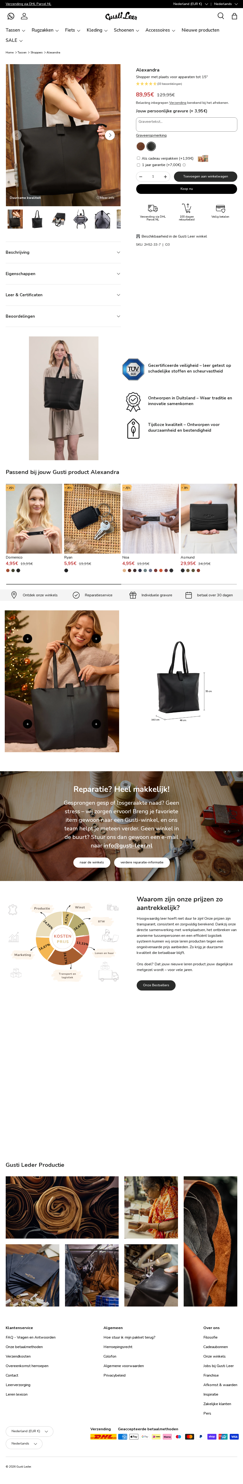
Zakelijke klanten (217, 1404)
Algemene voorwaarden (123, 1366)
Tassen (22, 52)
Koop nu (187, 189)
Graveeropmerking (151, 135)
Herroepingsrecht (117, 1347)
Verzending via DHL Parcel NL (28, 3)
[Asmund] (209, 519)
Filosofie (210, 1337)
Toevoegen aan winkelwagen (205, 176)
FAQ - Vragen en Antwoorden (31, 1337)
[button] (11, 16)
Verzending (177, 103)
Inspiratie (210, 1394)
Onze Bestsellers (156, 985)
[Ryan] (92, 519)
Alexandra (53, 52)
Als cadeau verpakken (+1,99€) (167, 158)
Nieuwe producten (200, 30)
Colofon (109, 1356)
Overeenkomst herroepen (27, 1366)
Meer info (107, 198)
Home (10, 52)
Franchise (211, 1375)
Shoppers (37, 52)
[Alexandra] (140, 146)
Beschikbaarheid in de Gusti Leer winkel (174, 236)
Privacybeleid (114, 1375)
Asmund (188, 557)
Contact (12, 1375)
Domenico (14, 557)
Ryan (68, 557)
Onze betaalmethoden (24, 1347)
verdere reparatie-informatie (142, 862)
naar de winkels (92, 862)
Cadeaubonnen (215, 1347)
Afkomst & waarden (220, 1385)
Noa (125, 557)
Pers (207, 1413)
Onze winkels (214, 1356)
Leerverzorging (121, 1099)
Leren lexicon (17, 1394)
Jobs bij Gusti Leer (218, 1366)
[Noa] (150, 519)
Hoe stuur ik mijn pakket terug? (129, 1337)
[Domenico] (34, 519)
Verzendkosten (18, 1356)
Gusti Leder (23, 1467)
